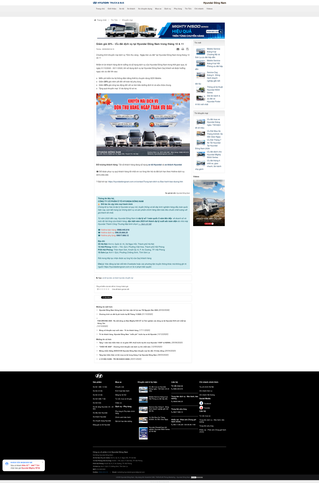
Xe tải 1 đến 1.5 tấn (100, 387)
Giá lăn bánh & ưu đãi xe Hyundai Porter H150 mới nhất (207, 100)
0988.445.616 (123, 229)
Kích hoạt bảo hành (122, 391)
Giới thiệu (112, 8)
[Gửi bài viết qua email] (178, 48)
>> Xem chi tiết (144, 224)
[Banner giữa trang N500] (159, 30)
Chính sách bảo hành (123, 417)
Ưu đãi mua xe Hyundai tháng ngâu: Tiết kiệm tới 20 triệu (208, 123)
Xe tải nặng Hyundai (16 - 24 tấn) (103, 408)
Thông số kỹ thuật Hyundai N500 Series (215, 90)
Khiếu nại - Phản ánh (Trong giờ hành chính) (212, 431)
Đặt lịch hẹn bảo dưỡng (123, 421)
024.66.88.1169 (189, 424)
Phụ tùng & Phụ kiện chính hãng (125, 412)
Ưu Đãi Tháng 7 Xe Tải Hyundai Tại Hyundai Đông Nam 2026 (208, 144)
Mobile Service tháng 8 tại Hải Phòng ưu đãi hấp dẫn (209, 64)
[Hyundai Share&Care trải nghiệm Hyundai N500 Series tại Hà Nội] (143, 433)
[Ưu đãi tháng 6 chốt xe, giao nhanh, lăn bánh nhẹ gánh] (201, 163)
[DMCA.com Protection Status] (197, 477)
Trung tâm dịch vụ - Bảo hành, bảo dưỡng (211, 421)
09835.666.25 (178, 401)
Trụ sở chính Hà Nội (206, 387)
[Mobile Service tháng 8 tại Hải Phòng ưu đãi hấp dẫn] (201, 63)
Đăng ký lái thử (120, 395)
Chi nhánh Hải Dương (207, 395)
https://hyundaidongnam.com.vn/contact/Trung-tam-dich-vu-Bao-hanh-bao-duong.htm (145, 181)
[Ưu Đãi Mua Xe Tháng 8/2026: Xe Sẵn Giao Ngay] (201, 134)
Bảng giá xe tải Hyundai (101, 424)
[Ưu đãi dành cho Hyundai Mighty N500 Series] (201, 155)
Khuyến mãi (119, 387)
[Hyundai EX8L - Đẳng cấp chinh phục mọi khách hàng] (209, 202)
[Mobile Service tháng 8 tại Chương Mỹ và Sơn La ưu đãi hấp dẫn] (201, 52)
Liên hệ (202, 411)
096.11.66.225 (178, 424)
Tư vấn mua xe (204, 416)
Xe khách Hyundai (99, 416)
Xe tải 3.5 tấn (98, 395)
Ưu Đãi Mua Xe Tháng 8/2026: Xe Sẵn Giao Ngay (215, 134)
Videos (209, 8)
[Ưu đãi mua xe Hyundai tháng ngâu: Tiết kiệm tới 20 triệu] (201, 122)
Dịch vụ (167, 8)
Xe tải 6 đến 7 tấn (99, 399)
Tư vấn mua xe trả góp (123, 399)
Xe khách (131, 8)
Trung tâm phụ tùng (206, 426)
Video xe (118, 403)
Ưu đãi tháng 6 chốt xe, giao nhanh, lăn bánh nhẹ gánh (208, 165)
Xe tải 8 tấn (97, 403)
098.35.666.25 (121, 232)
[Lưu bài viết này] (187, 48)
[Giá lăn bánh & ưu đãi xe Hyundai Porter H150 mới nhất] (201, 98)
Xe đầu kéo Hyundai (100, 413)
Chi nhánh (199, 8)
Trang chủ (100, 8)
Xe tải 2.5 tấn (98, 391)
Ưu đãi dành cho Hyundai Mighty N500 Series (214, 154)
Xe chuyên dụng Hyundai (102, 420)
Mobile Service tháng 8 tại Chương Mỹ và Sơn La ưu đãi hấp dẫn (207, 53)
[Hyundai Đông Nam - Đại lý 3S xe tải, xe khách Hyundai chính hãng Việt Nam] (108, 2)
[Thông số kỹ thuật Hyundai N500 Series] (201, 90)
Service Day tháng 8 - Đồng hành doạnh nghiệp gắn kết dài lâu (207, 78)
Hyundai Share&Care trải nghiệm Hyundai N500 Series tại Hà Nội (159, 429)
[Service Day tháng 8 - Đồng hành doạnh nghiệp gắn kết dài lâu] (201, 75)
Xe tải (121, 8)
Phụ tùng (178, 8)
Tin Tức (188, 8)
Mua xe (158, 8)
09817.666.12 (123, 235)
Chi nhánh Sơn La (205, 391)
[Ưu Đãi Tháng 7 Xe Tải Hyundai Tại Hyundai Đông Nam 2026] (201, 143)
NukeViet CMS (150, 477)
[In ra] (183, 48)
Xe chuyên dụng (145, 8)
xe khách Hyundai (173, 164)
